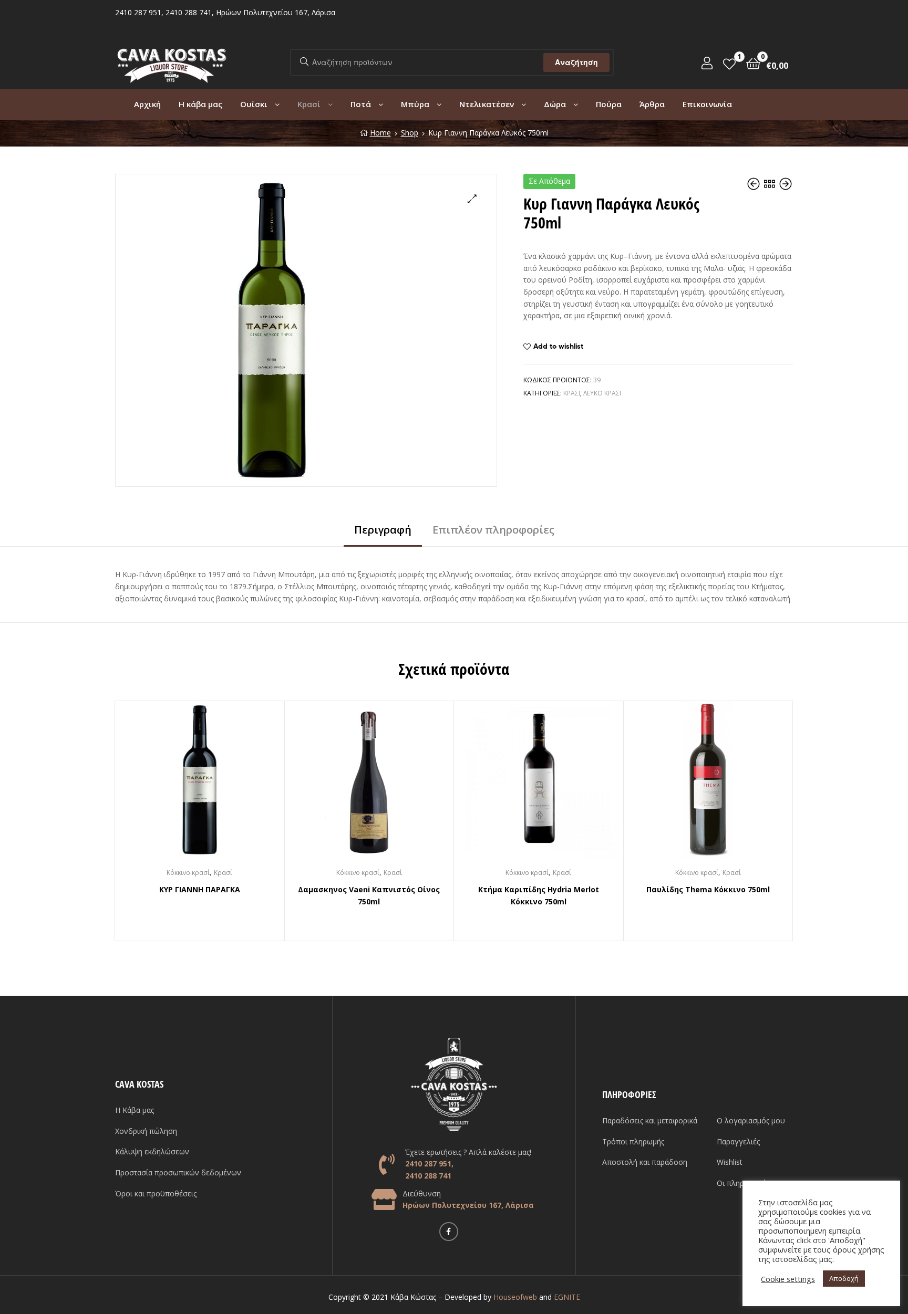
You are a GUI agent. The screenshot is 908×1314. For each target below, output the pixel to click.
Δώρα (555, 104)
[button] (472, 199)
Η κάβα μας (200, 104)
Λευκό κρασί (602, 393)
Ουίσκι (253, 104)
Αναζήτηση (576, 62)
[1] (729, 63)
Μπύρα (415, 104)
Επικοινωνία (707, 104)
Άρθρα (652, 104)
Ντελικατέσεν (486, 104)
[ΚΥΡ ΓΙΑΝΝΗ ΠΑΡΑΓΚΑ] (785, 184)
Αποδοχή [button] (844, 1278)
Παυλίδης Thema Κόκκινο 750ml (708, 889)
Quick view (212, 788)
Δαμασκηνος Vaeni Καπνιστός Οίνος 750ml (369, 895)
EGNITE (567, 1297)
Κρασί (309, 104)
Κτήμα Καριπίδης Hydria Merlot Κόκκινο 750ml (538, 895)
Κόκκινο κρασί (188, 872)
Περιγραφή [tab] (382, 530)
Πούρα (609, 104)
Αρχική (147, 104)
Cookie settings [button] (788, 1279)
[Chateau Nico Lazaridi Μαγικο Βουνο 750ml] (754, 184)
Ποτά (360, 104)
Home (380, 133)
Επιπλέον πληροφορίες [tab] (493, 530)
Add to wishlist (558, 346)
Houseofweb (515, 1297)
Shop (409, 133)
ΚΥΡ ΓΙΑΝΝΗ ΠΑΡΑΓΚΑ (199, 889)
